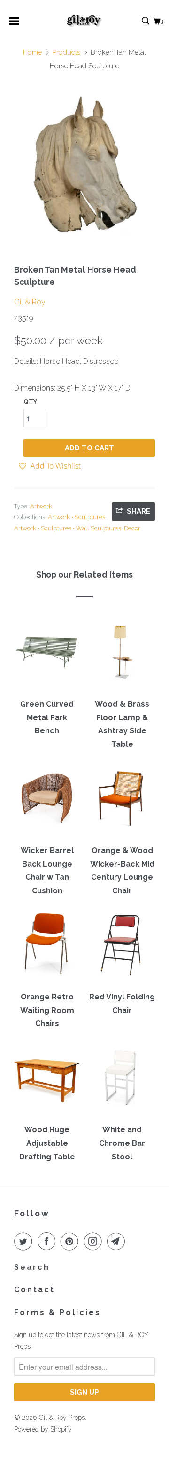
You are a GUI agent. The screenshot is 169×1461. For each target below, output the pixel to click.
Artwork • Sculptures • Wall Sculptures (67, 528)
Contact (34, 1289)
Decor (132, 528)
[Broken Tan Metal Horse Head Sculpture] (84, 165)
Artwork (41, 506)
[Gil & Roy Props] (84, 21)
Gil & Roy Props (62, 1417)
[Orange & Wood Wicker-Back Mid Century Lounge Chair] (122, 802)
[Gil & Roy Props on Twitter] (25, 1241)
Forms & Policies (57, 1312)
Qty (30, 401)
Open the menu (14, 24)
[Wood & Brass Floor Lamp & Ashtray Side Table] (122, 655)
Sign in (135, 21)
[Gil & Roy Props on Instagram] (95, 1241)
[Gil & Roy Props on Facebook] (48, 1241)
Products (66, 52)
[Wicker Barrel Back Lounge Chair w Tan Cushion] (47, 802)
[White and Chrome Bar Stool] (122, 1081)
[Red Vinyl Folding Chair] (122, 948)
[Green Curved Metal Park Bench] (47, 655)
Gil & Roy (30, 301)
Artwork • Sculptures (76, 517)
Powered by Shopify (43, 1429)
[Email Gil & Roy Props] (118, 1241)
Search (32, 1267)
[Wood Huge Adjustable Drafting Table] (47, 1081)
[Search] (146, 21)
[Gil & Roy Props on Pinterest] (71, 1241)
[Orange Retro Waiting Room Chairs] (47, 948)
